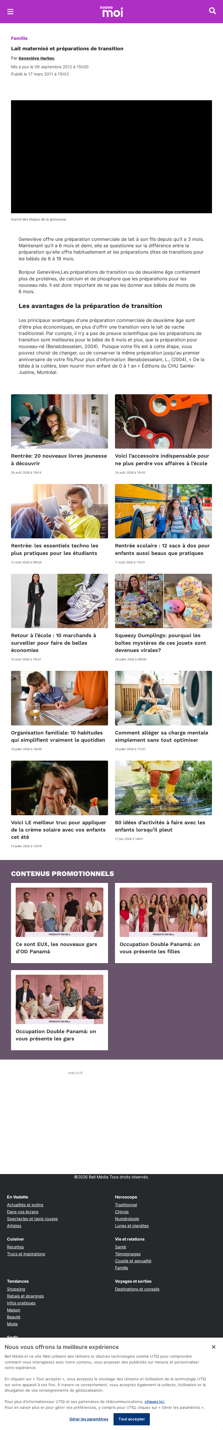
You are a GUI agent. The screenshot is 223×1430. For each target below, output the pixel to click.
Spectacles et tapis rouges (32, 1218)
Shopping (16, 1288)
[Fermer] (213, 1347)
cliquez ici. (155, 1401)
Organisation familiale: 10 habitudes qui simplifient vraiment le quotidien (58, 736)
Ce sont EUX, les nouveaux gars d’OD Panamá (56, 947)
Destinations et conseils (137, 1288)
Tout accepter (131, 1419)
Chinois (122, 1211)
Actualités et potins (25, 1204)
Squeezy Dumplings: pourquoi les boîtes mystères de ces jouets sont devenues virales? (160, 642)
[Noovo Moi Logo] (111, 11)
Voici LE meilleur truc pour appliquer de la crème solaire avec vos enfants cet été (58, 829)
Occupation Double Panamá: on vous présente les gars (56, 1035)
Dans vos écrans (22, 1211)
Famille (19, 38)
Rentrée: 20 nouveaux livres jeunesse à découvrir (59, 459)
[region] (111, 1384)
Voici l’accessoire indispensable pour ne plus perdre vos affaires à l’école (162, 459)
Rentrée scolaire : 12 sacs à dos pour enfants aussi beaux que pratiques (162, 549)
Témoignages (128, 1253)
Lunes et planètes (132, 1225)
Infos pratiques (21, 1302)
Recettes (15, 1246)
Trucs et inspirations (26, 1253)
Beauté (13, 1316)
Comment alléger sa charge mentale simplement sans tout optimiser (161, 736)
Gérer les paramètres (89, 1419)
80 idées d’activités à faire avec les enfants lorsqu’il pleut (160, 826)
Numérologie (127, 1218)
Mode (12, 1323)
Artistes (14, 1225)
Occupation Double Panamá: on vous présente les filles (160, 947)
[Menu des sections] (10, 11)
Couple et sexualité (133, 1260)
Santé (120, 1246)
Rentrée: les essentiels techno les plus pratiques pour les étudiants (54, 549)
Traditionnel (126, 1204)
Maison (13, 1309)
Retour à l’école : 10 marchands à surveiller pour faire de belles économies (53, 642)
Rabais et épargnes (25, 1295)
